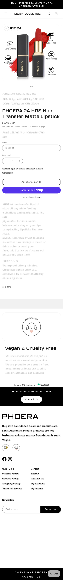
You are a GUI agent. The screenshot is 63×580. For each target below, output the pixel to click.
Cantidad (6, 155)
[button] (6, 14)
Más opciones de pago (31, 197)
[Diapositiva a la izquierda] (25, 86)
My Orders (37, 488)
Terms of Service (12, 488)
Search (35, 473)
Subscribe (50, 509)
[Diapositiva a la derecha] (38, 86)
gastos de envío (12, 127)
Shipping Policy (11, 483)
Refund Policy (10, 478)
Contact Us (37, 478)
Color (4, 142)
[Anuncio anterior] (5, 4)
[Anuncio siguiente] (57, 4)
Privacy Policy (10, 473)
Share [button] (8, 287)
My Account (38, 483)
